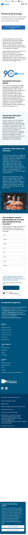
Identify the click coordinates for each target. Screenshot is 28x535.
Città (4, 248)
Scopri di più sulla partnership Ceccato (12, 27)
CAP (4, 252)
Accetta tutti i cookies (13, 526)
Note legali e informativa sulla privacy (10, 397)
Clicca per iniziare (13, 293)
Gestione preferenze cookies (8, 400)
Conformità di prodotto (7, 409)
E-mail (4, 261)
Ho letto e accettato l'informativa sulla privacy (12, 283)
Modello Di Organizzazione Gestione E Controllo (13, 406)
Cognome (5, 239)
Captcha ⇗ (18, 294)
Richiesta (5, 265)
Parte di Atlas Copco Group (7, 425)
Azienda (5, 243)
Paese (4, 256)
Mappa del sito (5, 403)
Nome (4, 234)
